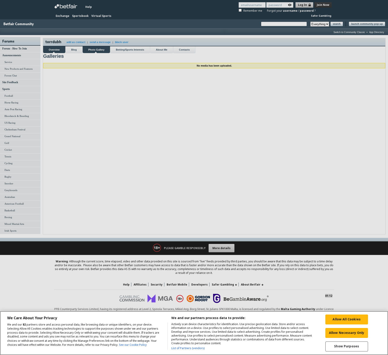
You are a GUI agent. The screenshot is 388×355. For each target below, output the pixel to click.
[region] (194, 333)
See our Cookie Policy (133, 345)
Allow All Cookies (346, 319)
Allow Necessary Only (346, 332)
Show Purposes (346, 346)
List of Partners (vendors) (188, 348)
